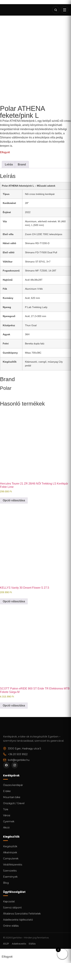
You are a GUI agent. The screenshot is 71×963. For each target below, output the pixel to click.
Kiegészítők (10, 846)
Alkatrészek (10, 852)
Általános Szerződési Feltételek (22, 913)
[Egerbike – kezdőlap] (15, 10)
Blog (6, 882)
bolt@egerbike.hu (18, 760)
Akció (6, 827)
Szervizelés (10, 870)
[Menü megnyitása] (64, 10)
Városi (6, 815)
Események (10, 876)
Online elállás (11, 925)
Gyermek (8, 821)
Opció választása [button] (14, 500)
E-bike (7, 791)
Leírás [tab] (9, 164)
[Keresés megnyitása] (55, 10)
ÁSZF (6, 943)
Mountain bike (11, 797)
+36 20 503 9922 (18, 754)
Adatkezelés (19, 943)
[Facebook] (6, 765)
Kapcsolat (9, 901)
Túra (5, 809)
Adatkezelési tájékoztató (18, 919)
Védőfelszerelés (12, 864)
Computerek (10, 858)
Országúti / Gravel (13, 803)
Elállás (32, 943)
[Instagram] (14, 765)
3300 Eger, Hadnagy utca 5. (24, 748)
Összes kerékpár (13, 785)
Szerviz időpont (12, 907)
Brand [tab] (22, 164)
